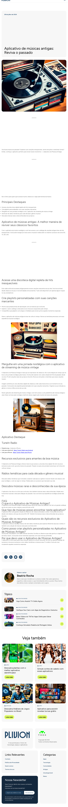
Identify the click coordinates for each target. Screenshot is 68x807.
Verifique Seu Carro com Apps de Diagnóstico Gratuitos (36, 610)
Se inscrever (29, 792)
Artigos (45, 769)
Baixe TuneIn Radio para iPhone (22, 452)
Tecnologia (46, 762)
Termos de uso (9, 769)
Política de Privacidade (12, 762)
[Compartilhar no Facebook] (6, 557)
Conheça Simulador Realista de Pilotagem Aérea (34, 625)
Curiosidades (47, 766)
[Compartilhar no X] (11, 557)
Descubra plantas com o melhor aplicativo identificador (15, 670)
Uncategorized (48, 773)
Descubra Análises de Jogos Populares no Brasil (16, 710)
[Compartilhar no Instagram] (20, 557)
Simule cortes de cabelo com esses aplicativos (50, 670)
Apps (44, 759)
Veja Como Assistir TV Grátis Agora (29, 601)
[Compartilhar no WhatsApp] (15, 557)
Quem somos (9, 766)
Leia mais (9, 677)
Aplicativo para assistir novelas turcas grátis (47, 710)
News (45, 776)
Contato (7, 759)
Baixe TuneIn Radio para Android (23, 450)
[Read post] (62, 600)
